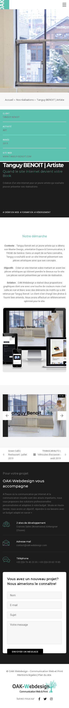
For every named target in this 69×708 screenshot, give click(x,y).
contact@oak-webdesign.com (31, 545)
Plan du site (44, 675)
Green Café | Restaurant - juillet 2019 (17, 455)
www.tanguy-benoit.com (17, 156)
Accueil (9, 99)
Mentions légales (26, 675)
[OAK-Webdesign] (4, 4)
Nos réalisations (25, 99)
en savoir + (26, 512)
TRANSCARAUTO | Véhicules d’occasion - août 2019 (49, 455)
